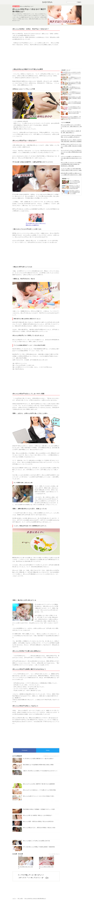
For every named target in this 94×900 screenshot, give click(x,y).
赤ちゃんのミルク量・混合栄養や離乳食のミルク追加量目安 (74, 83)
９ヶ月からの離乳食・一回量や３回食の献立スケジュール (74, 118)
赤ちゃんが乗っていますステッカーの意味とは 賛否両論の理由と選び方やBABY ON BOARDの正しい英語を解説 (71, 164)
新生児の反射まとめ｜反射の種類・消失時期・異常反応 (74, 98)
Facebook (24, 750)
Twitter (48, 750)
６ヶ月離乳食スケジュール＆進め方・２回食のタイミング (74, 78)
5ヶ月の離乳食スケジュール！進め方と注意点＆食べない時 (74, 88)
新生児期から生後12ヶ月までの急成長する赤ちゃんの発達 (74, 192)
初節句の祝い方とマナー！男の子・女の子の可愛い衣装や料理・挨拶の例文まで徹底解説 (71, 140)
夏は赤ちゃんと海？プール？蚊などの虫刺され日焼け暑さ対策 (74, 187)
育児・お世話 (16, 6)
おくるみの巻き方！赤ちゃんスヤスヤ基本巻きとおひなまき (74, 108)
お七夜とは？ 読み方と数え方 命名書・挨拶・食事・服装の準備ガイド (71, 131)
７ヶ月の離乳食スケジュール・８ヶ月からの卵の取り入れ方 (74, 93)
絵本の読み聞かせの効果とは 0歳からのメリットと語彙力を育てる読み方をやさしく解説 (71, 174)
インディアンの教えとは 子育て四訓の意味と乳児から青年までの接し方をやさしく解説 (71, 169)
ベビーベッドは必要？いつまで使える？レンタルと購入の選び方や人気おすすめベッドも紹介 (71, 158)
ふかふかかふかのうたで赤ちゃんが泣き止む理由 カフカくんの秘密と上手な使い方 (71, 136)
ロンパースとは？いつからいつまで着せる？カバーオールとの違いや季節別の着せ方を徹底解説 (71, 152)
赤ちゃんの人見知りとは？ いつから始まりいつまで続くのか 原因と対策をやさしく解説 (71, 126)
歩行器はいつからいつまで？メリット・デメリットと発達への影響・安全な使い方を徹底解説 (71, 146)
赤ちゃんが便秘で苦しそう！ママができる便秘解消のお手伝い (74, 182)
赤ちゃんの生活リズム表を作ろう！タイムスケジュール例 (74, 73)
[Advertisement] (36, 56)
